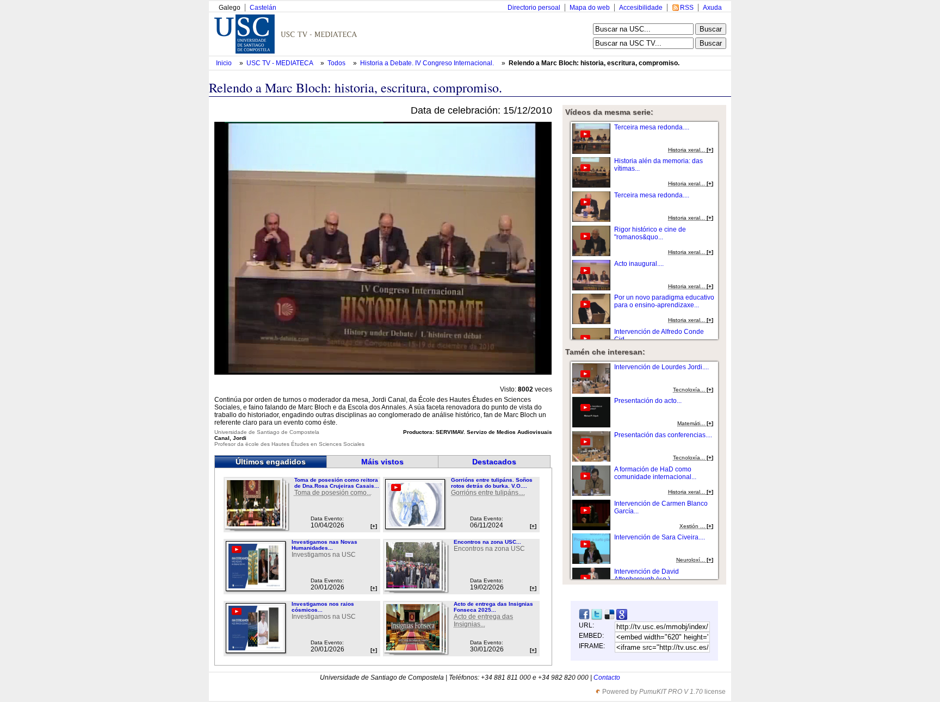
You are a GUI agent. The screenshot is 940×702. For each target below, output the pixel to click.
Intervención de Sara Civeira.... (659, 537)
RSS (687, 7)
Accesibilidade (641, 7)
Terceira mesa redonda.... (651, 127)
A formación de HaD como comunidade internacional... (655, 473)
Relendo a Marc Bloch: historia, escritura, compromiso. (594, 63)
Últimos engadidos (271, 461)
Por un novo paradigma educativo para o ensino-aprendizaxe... (664, 301)
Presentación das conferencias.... (663, 435)
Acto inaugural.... (639, 264)
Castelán (263, 7)
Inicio (224, 63)
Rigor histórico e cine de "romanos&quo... (650, 233)
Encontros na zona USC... (487, 542)
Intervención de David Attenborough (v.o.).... (646, 575)
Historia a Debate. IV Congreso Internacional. (428, 63)
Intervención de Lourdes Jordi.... (661, 367)
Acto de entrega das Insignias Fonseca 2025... (493, 607)
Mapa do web (590, 7)
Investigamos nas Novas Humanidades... (324, 545)
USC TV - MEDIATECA (280, 63)
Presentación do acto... (648, 401)
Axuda (712, 7)
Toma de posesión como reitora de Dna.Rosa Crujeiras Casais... (336, 483)
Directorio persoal (534, 7)
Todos (337, 63)
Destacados (494, 461)
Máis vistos (382, 461)
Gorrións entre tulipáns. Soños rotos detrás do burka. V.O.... (492, 483)
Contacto (606, 677)
